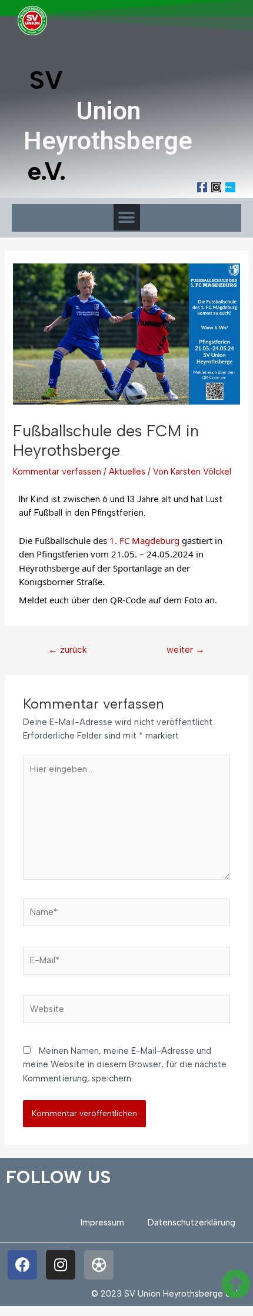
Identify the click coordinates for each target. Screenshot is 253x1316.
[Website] (126, 1011)
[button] (127, 217)
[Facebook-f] (202, 187)
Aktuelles (127, 471)
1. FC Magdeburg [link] (144, 540)
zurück (67, 649)
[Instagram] (216, 187)
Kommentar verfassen (57, 471)
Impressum (102, 1222)
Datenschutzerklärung (191, 1222)
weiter (186, 649)
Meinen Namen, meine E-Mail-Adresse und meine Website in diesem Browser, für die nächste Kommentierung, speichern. (125, 1065)
